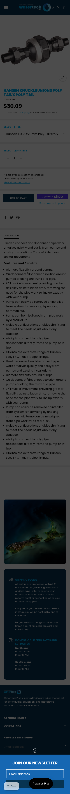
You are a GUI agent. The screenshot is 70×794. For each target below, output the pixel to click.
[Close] (35, 751)
